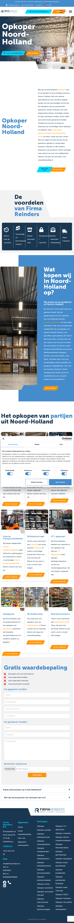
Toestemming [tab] (12, 444)
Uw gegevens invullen (15, 689)
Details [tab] (37, 444)
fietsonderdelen (59, 133)
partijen (47, 322)
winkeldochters (33, 625)
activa (40, 136)
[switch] (28, 473)
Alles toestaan (60, 482)
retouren (38, 548)
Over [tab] (61, 444)
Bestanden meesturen (15, 764)
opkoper (61, 90)
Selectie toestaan (36, 482)
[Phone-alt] (9, 882)
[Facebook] (4, 882)
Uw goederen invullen (15, 722)
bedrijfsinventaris (61, 622)
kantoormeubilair (45, 133)
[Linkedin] (4, 885)
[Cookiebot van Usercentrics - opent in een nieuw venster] (63, 438)
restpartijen (57, 130)
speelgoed (7, 629)
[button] (70, 11)
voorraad (34, 544)
